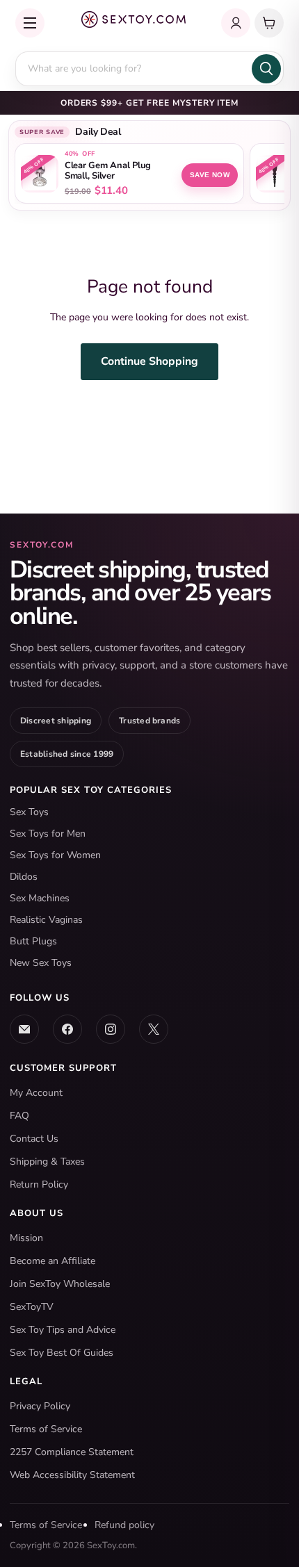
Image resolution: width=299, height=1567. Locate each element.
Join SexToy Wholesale (60, 1283)
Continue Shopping (149, 361)
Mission (26, 1238)
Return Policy (39, 1184)
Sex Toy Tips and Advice (62, 1329)
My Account (36, 1092)
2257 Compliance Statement (72, 1452)
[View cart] (269, 23)
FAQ (19, 1115)
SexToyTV (32, 1306)
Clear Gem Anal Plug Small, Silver (108, 171)
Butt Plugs (33, 941)
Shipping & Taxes (47, 1161)
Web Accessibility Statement (72, 1475)
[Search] (266, 68)
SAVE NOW (209, 175)
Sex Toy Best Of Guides (61, 1352)
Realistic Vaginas (46, 919)
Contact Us (34, 1138)
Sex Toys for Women (55, 855)
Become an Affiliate (52, 1260)
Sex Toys (29, 812)
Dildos (24, 876)
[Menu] (30, 23)
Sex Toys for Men (48, 833)
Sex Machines (40, 898)
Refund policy (124, 1525)
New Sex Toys (41, 962)
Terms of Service (46, 1429)
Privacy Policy (40, 1406)
